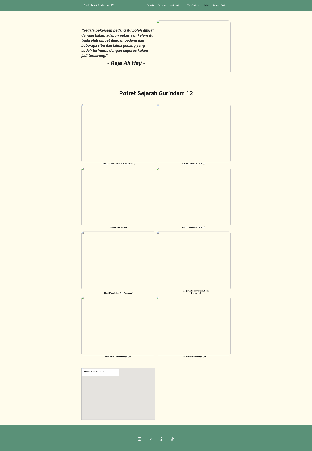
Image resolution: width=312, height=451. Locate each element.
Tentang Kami (219, 5)
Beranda (150, 5)
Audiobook (174, 5)
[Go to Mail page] (150, 439)
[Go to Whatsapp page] (161, 439)
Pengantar (162, 5)
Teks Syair (191, 5)
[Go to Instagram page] (139, 439)
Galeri (206, 5)
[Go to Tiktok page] (172, 439)
